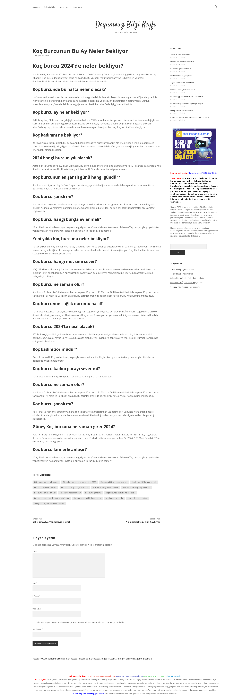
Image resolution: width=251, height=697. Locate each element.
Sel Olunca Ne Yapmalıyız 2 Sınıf (51, 522)
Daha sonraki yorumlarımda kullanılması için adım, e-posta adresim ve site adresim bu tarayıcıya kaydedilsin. (81, 622)
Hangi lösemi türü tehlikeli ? (181, 110)
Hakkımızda (77, 7)
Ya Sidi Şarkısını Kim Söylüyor (143, 522)
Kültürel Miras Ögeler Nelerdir (182, 278)
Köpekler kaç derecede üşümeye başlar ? (187, 103)
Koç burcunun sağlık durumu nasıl (87, 498)
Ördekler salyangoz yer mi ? (181, 75)
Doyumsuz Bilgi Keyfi (125, 24)
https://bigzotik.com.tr (105, 658)
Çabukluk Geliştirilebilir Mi (181, 287)
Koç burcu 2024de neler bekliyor (114, 482)
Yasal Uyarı (64, 7)
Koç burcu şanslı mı (93, 493)
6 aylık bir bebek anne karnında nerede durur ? (189, 117)
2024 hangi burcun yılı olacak (46, 482)
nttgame (137, 658)
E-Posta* (36, 596)
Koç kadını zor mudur (114, 498)
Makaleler (45, 474)
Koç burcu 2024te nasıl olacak (144, 482)
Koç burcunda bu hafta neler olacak (120, 493)
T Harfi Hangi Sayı (177, 269)
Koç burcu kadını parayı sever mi (136, 487)
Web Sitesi (37, 609)
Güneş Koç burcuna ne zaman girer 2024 (79, 482)
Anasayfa (36, 7)
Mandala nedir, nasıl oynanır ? (182, 89)
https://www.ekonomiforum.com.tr (51, 658)
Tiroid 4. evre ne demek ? (180, 55)
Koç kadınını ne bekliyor (138, 498)
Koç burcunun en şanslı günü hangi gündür (51, 498)
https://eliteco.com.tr (81, 658)
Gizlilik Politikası (50, 7)
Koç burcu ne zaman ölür (70, 493)
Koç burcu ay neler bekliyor (45, 487)
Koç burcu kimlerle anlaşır (44, 493)
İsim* (35, 583)
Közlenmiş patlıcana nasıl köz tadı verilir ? (187, 96)
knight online (125, 658)
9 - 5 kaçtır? (38, 629)
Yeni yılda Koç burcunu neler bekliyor (49, 503)
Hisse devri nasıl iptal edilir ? (182, 61)
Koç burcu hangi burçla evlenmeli (74, 487)
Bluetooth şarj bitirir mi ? (180, 68)
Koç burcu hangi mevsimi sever (106, 487)
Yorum (35, 551)
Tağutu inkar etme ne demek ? (182, 82)
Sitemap (147, 658)
